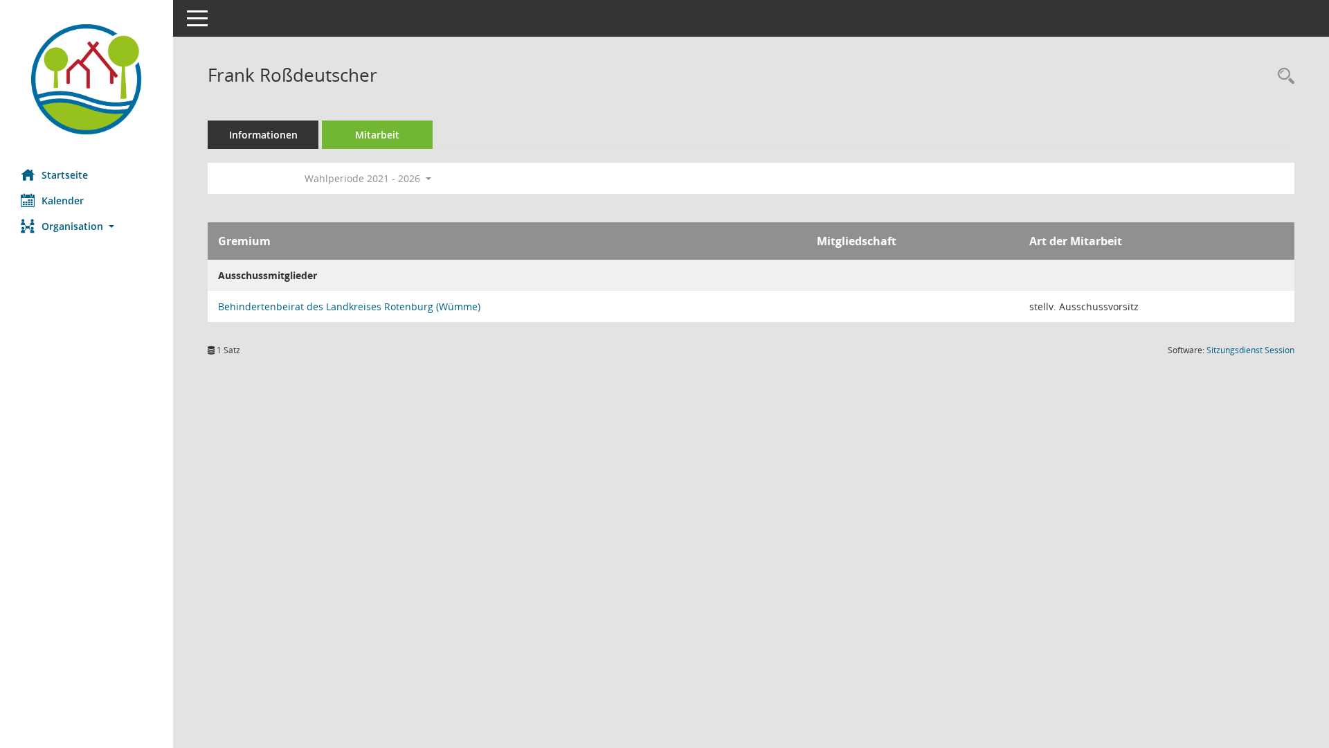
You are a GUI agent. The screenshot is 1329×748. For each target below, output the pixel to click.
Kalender (63, 200)
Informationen (263, 134)
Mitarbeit (377, 134)
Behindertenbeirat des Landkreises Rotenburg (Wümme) (349, 306)
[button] (86, 226)
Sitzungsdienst (1250, 350)
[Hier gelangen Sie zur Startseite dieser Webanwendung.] (86, 79)
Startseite (65, 174)
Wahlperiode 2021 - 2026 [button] (364, 178)
